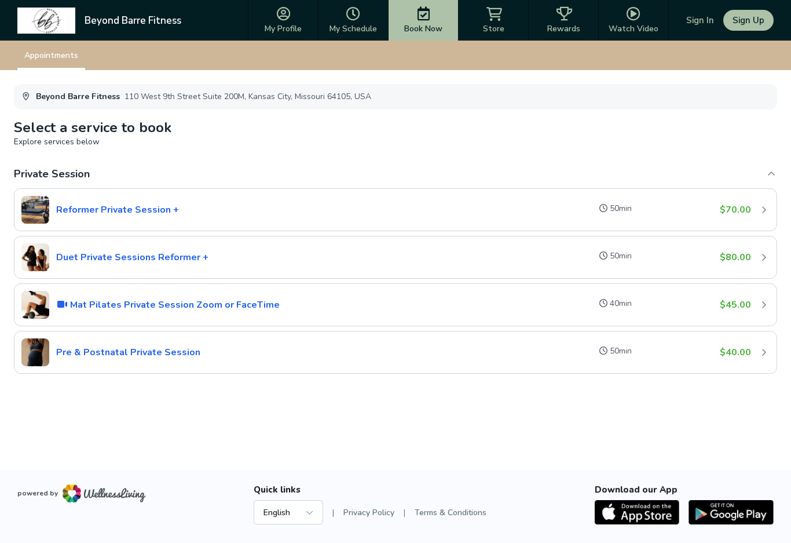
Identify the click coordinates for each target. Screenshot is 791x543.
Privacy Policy (368, 512)
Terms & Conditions (450, 512)
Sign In (700, 20)
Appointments (51, 55)
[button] (395, 209)
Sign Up (748, 20)
